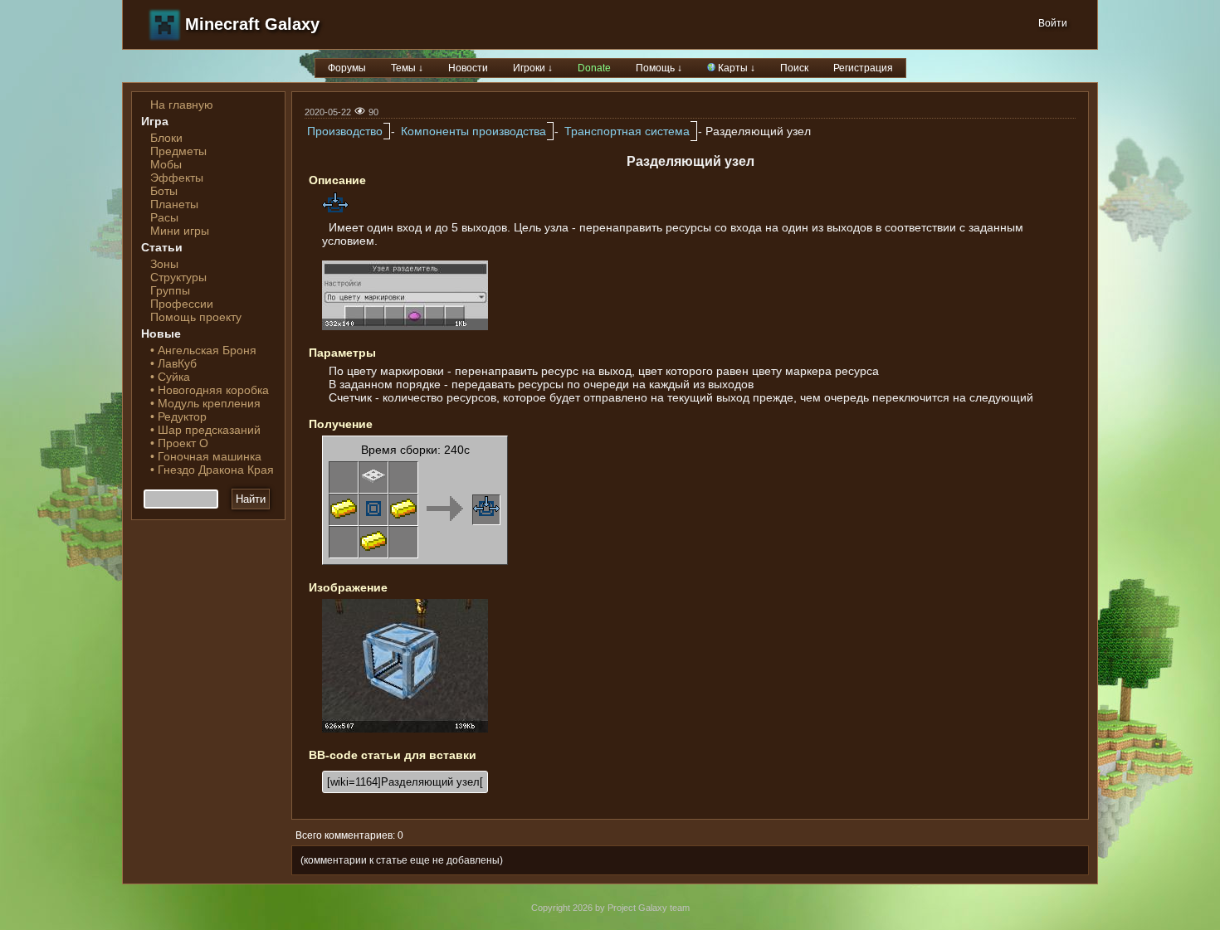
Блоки (166, 137)
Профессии (181, 303)
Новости (468, 68)
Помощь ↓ (659, 68)
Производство (345, 131)
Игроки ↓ (533, 68)
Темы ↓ (407, 68)
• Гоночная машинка (205, 456)
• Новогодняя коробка (209, 390)
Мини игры (179, 230)
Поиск (794, 68)
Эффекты (176, 177)
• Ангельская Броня (203, 350)
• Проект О (179, 443)
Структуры (178, 277)
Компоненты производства (473, 131)
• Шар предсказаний (205, 429)
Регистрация (863, 68)
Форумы (347, 68)
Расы (164, 217)
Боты (164, 190)
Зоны (164, 263)
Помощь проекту (196, 317)
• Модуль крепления (205, 403)
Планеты (174, 204)
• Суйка (170, 376)
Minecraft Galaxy (252, 24)
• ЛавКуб (173, 363)
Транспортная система (627, 131)
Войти (1052, 23)
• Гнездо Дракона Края (212, 469)
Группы (170, 290)
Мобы (166, 164)
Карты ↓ (735, 68)
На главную (181, 104)
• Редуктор (178, 416)
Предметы (178, 151)
